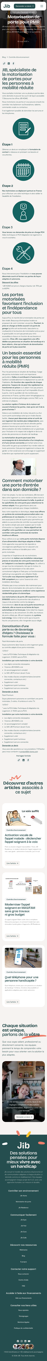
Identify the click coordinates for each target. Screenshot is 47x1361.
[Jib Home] (23, 1196)
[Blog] (23, 1256)
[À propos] (23, 1262)
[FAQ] (23, 1286)
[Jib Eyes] (23, 1220)
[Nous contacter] (23, 1274)
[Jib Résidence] (23, 1208)
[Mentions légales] (23, 1322)
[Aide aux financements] (23, 1298)
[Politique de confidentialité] (23, 1328)
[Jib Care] (23, 1232)
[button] (41, 6)
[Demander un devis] (24, 6)
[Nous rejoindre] (23, 1310)
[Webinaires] (23, 1250)
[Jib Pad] (23, 1226)
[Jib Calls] (23, 1238)
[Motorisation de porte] (23, 1202)
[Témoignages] (23, 1316)
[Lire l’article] (12, 863)
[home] (6, 6)
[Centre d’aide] (23, 1280)
